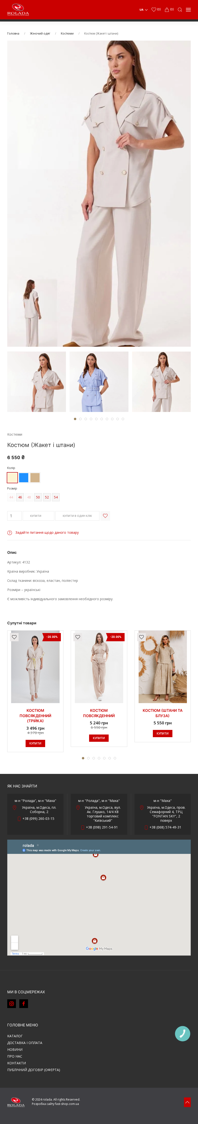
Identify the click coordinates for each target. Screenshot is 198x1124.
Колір (11, 468)
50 (38, 497)
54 (56, 497)
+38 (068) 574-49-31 (165, 827)
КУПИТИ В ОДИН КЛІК (77, 516)
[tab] (36, 382)
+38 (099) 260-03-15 (38, 818)
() (158, 9)
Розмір (12, 488)
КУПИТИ (36, 516)
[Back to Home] (18, 9)
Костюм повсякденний (99, 713)
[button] (179, 9)
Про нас (14, 1056)
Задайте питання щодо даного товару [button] (46, 532)
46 (20, 497)
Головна (13, 33)
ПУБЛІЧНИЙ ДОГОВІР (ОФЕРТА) (33, 1069)
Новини (14, 1049)
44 (11, 497)
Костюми (67, 33)
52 (47, 497)
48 (29, 497)
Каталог (15, 1036)
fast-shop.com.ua (67, 1104)
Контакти (16, 1063)
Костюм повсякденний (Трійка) (35, 715)
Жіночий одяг (40, 33)
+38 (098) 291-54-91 (102, 827)
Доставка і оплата (24, 1042)
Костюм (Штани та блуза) (163, 713)
